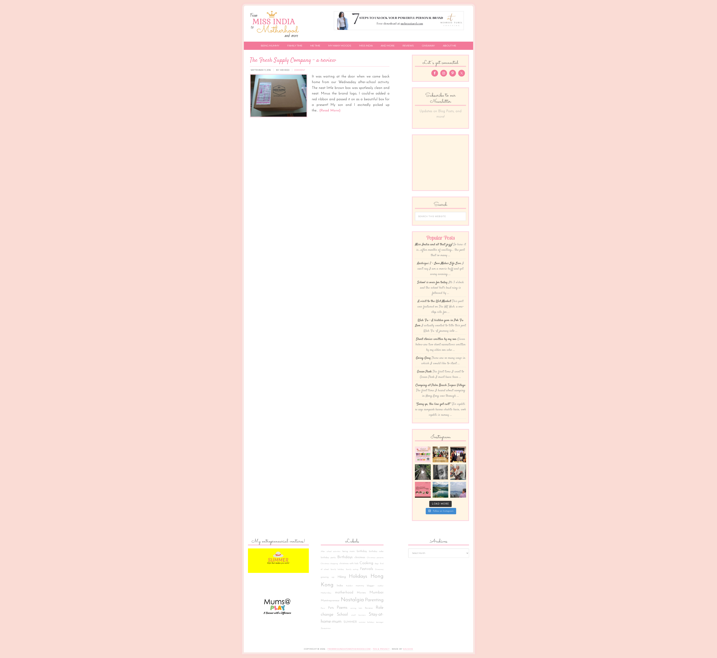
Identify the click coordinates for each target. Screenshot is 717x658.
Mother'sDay (326, 593)
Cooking (366, 563)
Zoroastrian (326, 628)
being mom (348, 551)
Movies (361, 592)
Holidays (358, 576)
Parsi (323, 608)
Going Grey (423, 358)
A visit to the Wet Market (434, 301)
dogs (377, 564)
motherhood (344, 592)
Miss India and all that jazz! (433, 244)
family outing (352, 569)
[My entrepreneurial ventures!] (278, 560)
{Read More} (329, 110)
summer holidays (366, 622)
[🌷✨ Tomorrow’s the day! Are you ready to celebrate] (423, 454)
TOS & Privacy (381, 649)
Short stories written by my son (436, 339)
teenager (380, 622)
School (342, 614)
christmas (359, 557)
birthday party (328, 557)
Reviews (369, 608)
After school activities (330, 551)
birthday (362, 551)
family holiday (337, 569)
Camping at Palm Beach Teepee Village (440, 385)
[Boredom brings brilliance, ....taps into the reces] (458, 472)
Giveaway (379, 569)
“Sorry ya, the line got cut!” (433, 404)
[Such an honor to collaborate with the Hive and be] (458, 454)
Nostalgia (352, 600)
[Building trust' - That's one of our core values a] (440, 454)
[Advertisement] (443, 160)
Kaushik (408, 649)
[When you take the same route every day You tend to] (423, 472)
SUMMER (350, 621)
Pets (331, 607)
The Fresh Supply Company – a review (293, 60)
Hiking (342, 576)
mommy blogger (365, 586)
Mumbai (377, 592)
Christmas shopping (329, 564)
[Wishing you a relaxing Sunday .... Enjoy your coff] (458, 490)
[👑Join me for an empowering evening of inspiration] (423, 490)
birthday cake (376, 551)
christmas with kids (348, 563)
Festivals (366, 569)
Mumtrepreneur (330, 600)
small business (358, 615)
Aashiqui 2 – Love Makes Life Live (439, 263)
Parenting (374, 600)
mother (381, 586)
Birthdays (345, 557)
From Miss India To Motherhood (275, 24)
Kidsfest (349, 586)
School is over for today (432, 282)
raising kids (356, 608)
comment (299, 70)
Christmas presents (375, 558)
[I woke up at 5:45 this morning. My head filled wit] (440, 472)
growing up (327, 577)
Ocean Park (424, 371)
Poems (342, 608)
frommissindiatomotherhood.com (349, 649)
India (340, 585)
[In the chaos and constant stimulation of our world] (440, 490)
